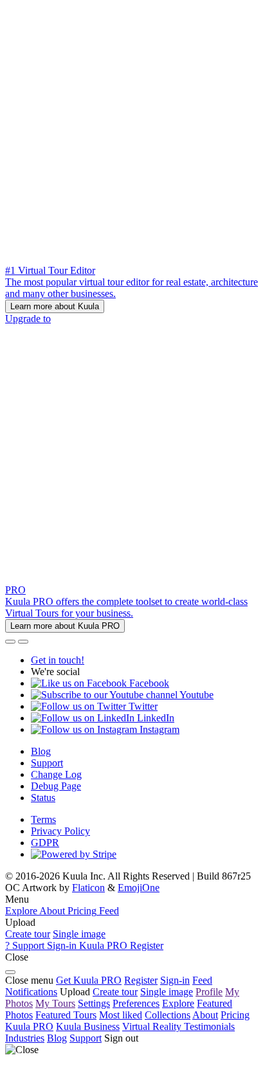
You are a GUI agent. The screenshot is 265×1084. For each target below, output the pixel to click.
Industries (24, 1038)
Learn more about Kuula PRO (65, 626)
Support (47, 762)
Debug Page (56, 786)
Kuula (29, 1026)
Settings (94, 1003)
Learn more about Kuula (54, 306)
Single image (79, 933)
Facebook (148, 683)
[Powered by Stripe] (73, 854)
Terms (43, 819)
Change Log (56, 774)
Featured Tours (65, 1014)
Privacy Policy (60, 831)
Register (141, 980)
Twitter (142, 706)
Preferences (136, 1003)
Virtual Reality (153, 1026)
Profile (209, 991)
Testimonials (209, 1026)
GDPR (45, 842)
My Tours (55, 1003)
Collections (167, 1014)
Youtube (196, 694)
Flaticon (88, 887)
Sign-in (175, 980)
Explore (178, 1003)
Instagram (158, 729)
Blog (41, 751)
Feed (202, 980)
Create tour (27, 933)
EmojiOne (139, 887)
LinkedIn (154, 717)
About (205, 1014)
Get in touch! (57, 660)
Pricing (235, 1014)
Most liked (120, 1014)
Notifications (31, 991)
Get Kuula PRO (89, 980)
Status (43, 797)
